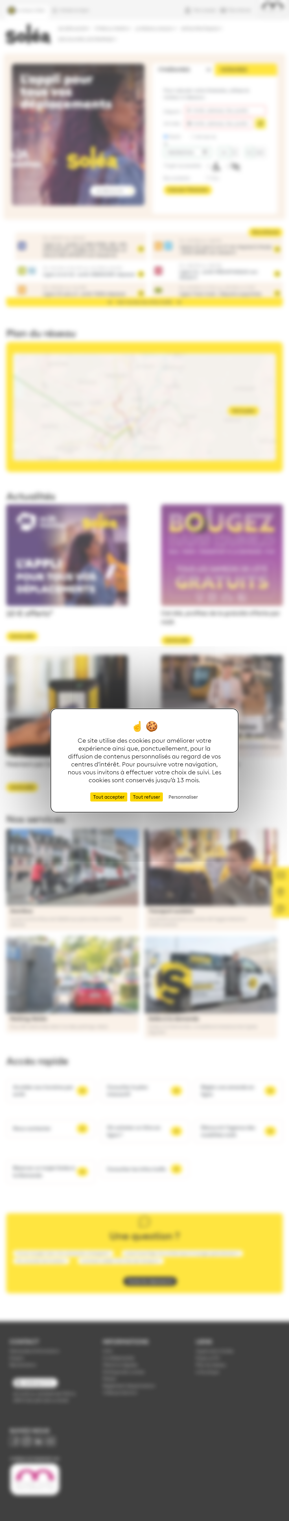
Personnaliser (183, 797)
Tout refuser (146, 797)
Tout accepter (108, 797)
